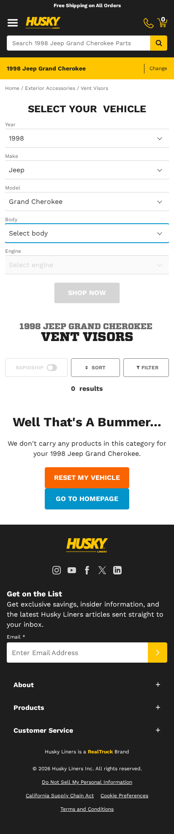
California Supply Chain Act (60, 796)
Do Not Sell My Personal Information (87, 782)
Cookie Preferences (124, 796)
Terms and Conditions (87, 809)
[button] (87, 684)
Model (12, 188)
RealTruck (100, 752)
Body (11, 219)
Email (16, 637)
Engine (13, 251)
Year (10, 124)
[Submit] (157, 652)
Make (11, 156)
